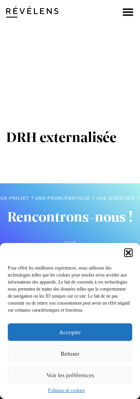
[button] (128, 253)
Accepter (70, 332)
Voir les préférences (70, 375)
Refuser (70, 354)
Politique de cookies (66, 390)
